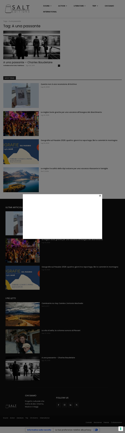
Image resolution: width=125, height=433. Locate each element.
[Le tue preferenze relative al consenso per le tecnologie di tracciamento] (120, 428)
